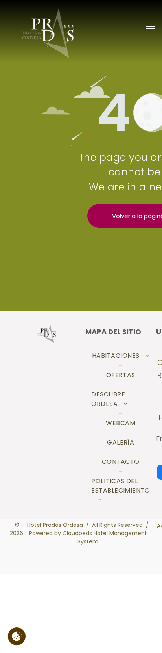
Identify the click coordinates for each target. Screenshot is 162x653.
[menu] (150, 26)
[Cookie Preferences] (17, 636)
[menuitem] (120, 356)
